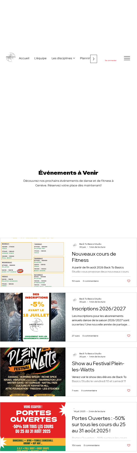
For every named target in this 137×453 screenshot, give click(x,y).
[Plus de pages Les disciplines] (74, 58)
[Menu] (127, 58)
